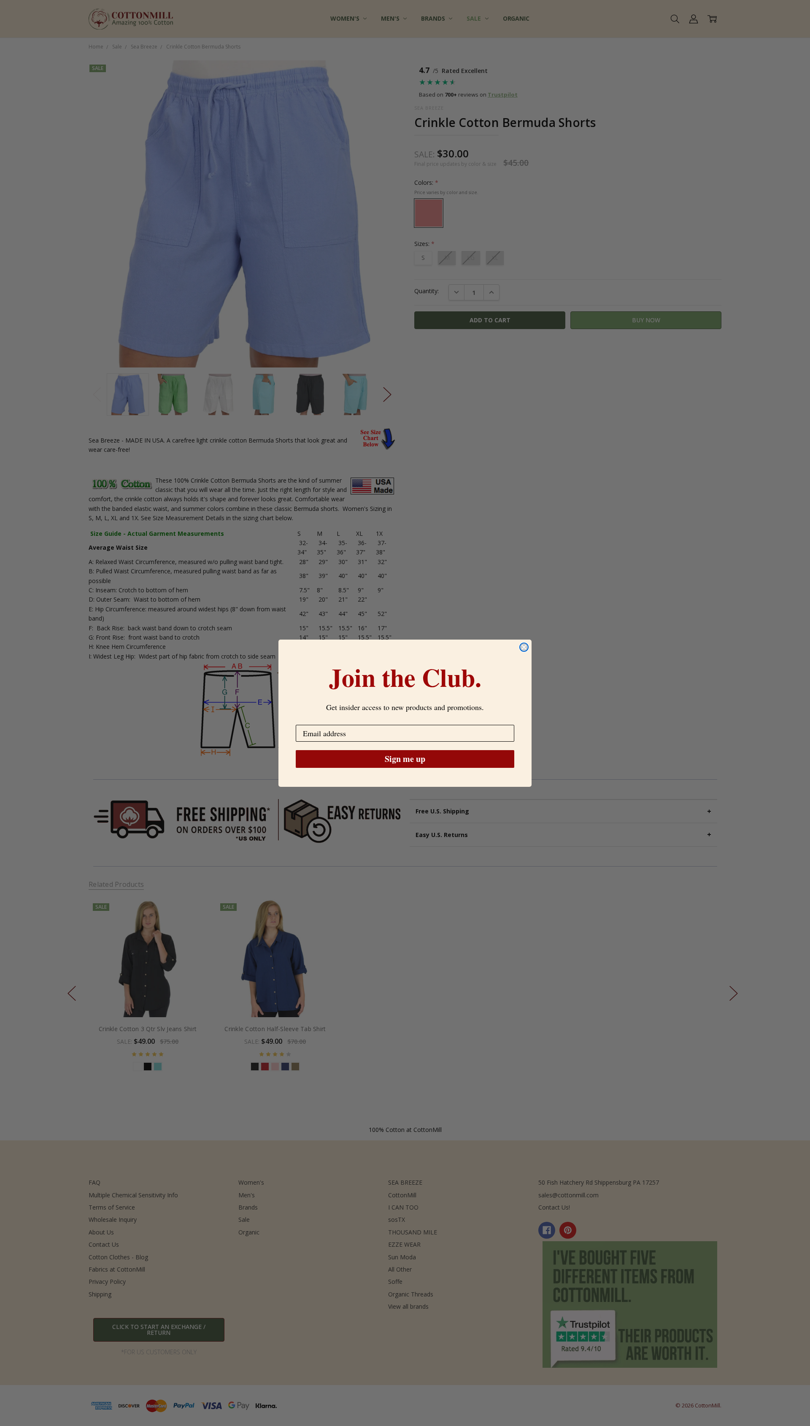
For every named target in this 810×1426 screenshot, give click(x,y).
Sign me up (405, 759)
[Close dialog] (524, 647)
